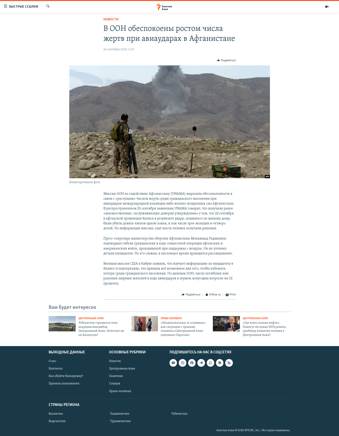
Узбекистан (179, 413)
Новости (110, 19)
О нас (52, 361)
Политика (116, 376)
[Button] (226, 60)
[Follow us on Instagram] (182, 363)
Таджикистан (119, 413)
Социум (114, 383)
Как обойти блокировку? (66, 376)
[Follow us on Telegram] (201, 363)
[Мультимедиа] (327, 6)
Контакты (55, 368)
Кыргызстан (57, 421)
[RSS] (229, 363)
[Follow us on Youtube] (173, 363)
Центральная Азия (91, 318)
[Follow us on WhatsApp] (210, 363)
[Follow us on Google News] (219, 363)
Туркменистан (120, 421)
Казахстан (56, 413)
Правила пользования (64, 383)
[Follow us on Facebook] (192, 363)
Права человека (171, 318)
